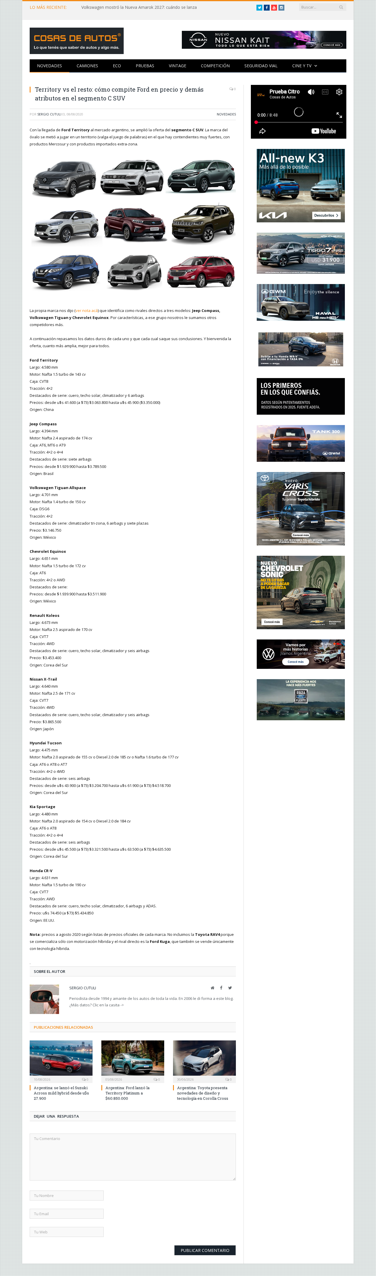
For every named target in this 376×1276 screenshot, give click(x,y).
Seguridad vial (261, 65)
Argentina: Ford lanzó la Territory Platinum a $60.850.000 (127, 1093)
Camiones (87, 65)
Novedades (49, 65)
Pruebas (145, 65)
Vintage (177, 65)
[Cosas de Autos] (77, 39)
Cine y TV (301, 65)
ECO (117, 65)
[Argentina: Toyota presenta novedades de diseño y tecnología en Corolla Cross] (204, 1061)
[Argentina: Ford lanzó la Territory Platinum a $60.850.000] (132, 1061)
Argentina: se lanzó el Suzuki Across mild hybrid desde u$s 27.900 (61, 1093)
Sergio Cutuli (49, 114)
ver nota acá (86, 310)
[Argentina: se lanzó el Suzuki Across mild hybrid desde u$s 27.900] (61, 1061)
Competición (215, 65)
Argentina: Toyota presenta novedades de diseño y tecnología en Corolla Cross (202, 1093)
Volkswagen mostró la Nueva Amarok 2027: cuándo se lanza (139, 7)
